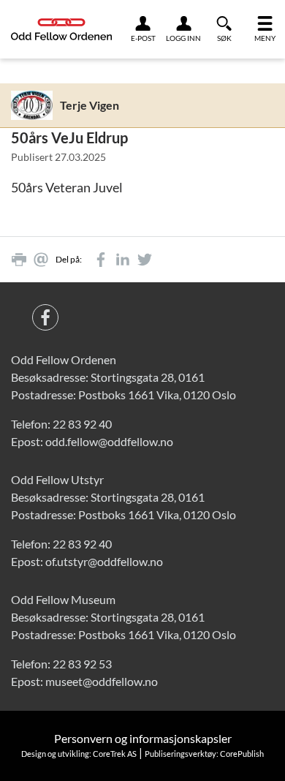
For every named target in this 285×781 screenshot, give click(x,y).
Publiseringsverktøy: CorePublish (204, 753)
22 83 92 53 (82, 664)
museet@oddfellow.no (101, 681)
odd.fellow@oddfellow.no (109, 441)
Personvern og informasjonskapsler (143, 738)
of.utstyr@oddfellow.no (104, 561)
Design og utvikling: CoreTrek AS (79, 753)
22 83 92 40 (82, 424)
